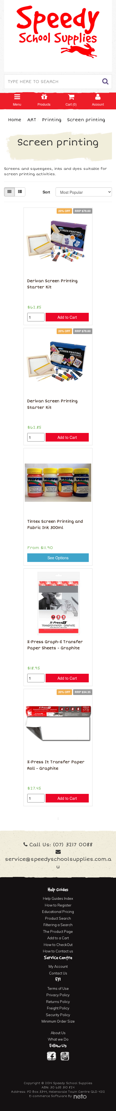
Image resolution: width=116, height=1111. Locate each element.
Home (14, 120)
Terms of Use (58, 988)
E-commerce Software (48, 1096)
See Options (58, 557)
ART (31, 120)
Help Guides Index (58, 898)
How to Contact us (58, 951)
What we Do (58, 1039)
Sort (46, 192)
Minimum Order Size (58, 1021)
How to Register (58, 905)
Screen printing (86, 120)
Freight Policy (58, 1008)
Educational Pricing (58, 911)
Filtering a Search (58, 925)
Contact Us (58, 973)
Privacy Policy (58, 995)
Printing (51, 120)
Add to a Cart (58, 938)
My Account (58, 966)
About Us (58, 1033)
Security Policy (58, 1015)
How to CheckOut (58, 944)
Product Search (58, 918)
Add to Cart (67, 317)
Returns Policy (58, 1001)
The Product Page (58, 931)
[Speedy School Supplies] (58, 35)
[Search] (105, 81)
